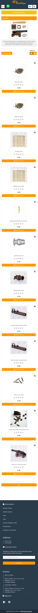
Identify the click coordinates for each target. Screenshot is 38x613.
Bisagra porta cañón (18, 186)
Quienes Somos (7, 508)
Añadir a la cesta (19, 91)
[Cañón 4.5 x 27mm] (18, 380)
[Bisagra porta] (18, 140)
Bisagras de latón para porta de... (19, 221)
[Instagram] (9, 602)
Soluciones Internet (26, 611)
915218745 (8, 543)
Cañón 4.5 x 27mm (19, 395)
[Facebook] (4, 602)
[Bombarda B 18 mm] (18, 277)
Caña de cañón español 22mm (19, 325)
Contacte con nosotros (9, 530)
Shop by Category (19, 12)
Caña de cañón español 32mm (19, 360)
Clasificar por (7, 53)
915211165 (8, 541)
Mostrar (32, 50)
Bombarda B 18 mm (19, 290)
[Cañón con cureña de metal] (18, 453)
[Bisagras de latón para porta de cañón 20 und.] (18, 210)
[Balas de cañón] (18, 71)
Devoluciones (7, 526)
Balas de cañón (19, 82)
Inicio (4, 515)
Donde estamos (7, 512)
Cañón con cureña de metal (18, 464)
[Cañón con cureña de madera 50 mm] (18, 418)
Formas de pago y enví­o (10, 523)
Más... (19, 485)
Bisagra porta (18, 151)
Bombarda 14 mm (19, 256)
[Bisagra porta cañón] (18, 174)
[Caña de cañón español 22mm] (18, 312)
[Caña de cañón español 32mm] (18, 347)
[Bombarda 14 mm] (18, 241)
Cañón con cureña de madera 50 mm (19, 429)
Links (4, 519)
